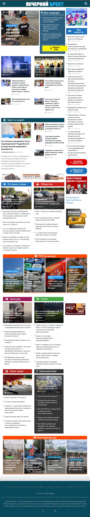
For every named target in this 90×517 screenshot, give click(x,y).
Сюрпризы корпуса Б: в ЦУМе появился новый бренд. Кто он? (54, 152)
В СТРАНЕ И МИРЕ (10, 487)
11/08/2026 (9, 320)
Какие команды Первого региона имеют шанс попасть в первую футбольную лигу (48, 355)
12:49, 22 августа (74, 143)
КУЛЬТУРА (45, 487)
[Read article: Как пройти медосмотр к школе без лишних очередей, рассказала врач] (39, 83)
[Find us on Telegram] (46, 511)
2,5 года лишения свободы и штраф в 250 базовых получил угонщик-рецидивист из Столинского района (76, 136)
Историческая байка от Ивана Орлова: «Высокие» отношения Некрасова (77, 56)
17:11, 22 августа (74, 66)
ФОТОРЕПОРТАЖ (54, 457)
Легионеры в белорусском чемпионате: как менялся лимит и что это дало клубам (47, 314)
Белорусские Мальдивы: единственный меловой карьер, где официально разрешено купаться (12, 281)
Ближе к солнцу (12, 271)
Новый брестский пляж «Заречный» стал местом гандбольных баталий (12, 465)
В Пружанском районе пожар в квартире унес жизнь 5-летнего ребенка (53, 20)
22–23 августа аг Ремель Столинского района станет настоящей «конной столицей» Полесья (16, 248)
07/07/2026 (73, 473)
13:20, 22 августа (74, 128)
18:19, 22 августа (74, 51)
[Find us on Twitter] (43, 511)
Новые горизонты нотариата (15, 397)
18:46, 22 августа (74, 41)
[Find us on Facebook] (33, 511)
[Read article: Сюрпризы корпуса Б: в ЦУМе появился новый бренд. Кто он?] (39, 152)
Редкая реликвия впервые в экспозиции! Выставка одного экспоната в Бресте (16, 334)
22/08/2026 (13, 43)
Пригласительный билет (55, 277)
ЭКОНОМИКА (34, 487)
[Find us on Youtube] (52, 511)
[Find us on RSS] (55, 511)
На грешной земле (34, 269)
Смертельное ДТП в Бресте (48, 396)
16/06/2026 (9, 392)
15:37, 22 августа (74, 92)
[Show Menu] (4, 3)
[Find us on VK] (37, 511)
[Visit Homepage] (45, 3)
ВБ (7, 43)
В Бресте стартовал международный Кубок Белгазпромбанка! (44, 338)
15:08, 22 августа (74, 104)
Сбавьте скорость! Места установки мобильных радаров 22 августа (14, 201)
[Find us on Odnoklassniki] (40, 511)
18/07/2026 (52, 473)
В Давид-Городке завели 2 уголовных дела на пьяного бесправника (47, 403)
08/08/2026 (49, 157)
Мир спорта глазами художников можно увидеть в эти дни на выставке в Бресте (49, 70)
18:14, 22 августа (74, 60)
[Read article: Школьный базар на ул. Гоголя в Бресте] (6, 101)
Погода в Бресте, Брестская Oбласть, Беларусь (74, 200)
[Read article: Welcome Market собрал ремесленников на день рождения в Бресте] (39, 126)
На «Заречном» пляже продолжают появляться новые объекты (55, 465)
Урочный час (11, 25)
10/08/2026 (9, 292)
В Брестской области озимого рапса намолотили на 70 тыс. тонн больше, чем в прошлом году (16, 239)
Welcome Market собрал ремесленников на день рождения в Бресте (54, 126)
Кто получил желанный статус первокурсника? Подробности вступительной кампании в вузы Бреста (77, 150)
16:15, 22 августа (74, 73)
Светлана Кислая (7, 152)
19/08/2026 (73, 292)
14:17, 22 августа (74, 112)
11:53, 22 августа (74, 157)
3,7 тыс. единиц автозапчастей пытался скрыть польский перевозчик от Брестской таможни (17, 231)
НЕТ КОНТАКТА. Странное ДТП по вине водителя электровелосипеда (49, 411)
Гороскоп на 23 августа (75, 64)
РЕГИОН (30, 457)
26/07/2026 (9, 473)
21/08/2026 (49, 90)
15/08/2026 (31, 292)
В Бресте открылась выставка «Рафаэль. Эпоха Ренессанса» (16, 315)
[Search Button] (86, 3)
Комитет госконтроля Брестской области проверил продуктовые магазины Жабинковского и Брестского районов (76, 279)
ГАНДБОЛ (9, 457)
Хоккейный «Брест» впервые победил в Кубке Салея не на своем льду (48, 364)
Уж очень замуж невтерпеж (15, 401)
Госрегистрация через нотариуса (17, 416)
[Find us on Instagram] (49, 511)
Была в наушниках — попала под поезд (47, 387)
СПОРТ (53, 487)
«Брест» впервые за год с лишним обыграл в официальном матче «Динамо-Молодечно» (48, 347)
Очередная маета (76, 267)
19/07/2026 (31, 473)
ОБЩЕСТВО (23, 487)
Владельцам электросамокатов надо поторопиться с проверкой (47, 201)
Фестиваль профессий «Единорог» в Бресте (14, 34)
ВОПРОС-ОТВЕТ (64, 487)
